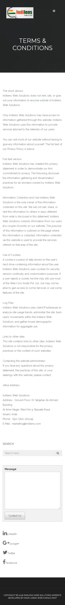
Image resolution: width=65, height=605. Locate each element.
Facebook (11, 562)
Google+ (14, 543)
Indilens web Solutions (37, 595)
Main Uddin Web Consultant (40, 598)
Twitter (11, 553)
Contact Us (14, 515)
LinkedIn (12, 534)
